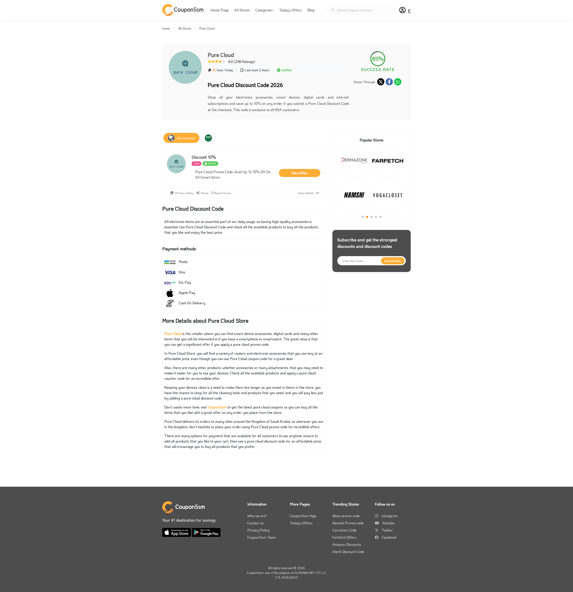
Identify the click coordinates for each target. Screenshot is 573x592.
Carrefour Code (344, 530)
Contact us (255, 523)
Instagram (389, 515)
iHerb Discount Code (348, 551)
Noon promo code (346, 515)
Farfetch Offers (344, 537)
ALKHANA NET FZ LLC (310, 572)
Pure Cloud (173, 333)
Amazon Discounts (346, 544)
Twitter (387, 530)
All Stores (242, 10)
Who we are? (257, 515)
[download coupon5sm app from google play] (206, 531)
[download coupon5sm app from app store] (177, 531)
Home (166, 28)
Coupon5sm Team (261, 537)
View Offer (299, 173)
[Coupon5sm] (183, 10)
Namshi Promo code (348, 523)
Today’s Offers (290, 10)
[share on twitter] (380, 81)
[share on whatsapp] (397, 81)
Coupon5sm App (303, 515)
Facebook (389, 537)
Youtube (388, 523)
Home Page (219, 10)
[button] (402, 10)
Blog (310, 10)
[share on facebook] (389, 81)
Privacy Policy (258, 530)
